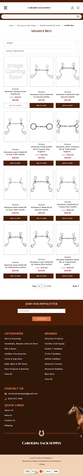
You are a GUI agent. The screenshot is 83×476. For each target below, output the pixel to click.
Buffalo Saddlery (53, 359)
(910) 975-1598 (15, 398)
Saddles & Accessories (15, 354)
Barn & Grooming (13, 338)
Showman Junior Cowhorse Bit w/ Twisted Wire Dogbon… (67, 149)
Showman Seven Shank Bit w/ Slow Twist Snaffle (15, 208)
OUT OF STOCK (15, 105)
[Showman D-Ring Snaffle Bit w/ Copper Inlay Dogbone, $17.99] (41, 126)
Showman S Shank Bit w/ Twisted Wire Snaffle (67, 205)
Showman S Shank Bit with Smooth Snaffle (67, 96)
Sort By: (9, 51)
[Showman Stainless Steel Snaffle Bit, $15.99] (15, 71)
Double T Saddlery (53, 349)
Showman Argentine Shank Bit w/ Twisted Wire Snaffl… (67, 262)
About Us (9, 410)
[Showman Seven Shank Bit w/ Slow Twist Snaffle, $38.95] (15, 184)
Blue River (49, 374)
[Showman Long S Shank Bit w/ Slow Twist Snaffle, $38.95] (15, 126)
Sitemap (42, 464)
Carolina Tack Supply (55, 343)
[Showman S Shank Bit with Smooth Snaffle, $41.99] (67, 71)
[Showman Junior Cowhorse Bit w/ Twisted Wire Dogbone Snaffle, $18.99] (67, 126)
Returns (8, 415)
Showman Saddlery (54, 369)
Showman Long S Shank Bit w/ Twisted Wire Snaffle (41, 263)
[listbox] (45, 51)
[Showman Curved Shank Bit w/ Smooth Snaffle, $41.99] (41, 71)
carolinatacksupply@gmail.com (23, 393)
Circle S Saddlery (53, 354)
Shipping (9, 425)
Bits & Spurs (10, 349)
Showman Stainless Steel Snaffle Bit (15, 93)
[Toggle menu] (6, 8)
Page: (34, 286)
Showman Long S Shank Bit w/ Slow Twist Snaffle (15, 153)
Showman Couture (53, 364)
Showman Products (54, 338)
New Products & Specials (17, 369)
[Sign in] (72, 8)
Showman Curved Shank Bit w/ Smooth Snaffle (41, 96)
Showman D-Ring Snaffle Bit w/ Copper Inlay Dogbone (41, 149)
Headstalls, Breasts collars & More (21, 343)
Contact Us (10, 420)
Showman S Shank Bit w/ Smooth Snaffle (41, 208)
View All (8, 374)
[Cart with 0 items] (77, 8)
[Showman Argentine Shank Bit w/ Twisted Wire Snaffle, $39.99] (67, 239)
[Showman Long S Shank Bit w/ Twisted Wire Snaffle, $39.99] (41, 239)
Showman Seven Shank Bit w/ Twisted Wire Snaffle (15, 266)
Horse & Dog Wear (13, 359)
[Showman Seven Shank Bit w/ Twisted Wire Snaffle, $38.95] (15, 239)
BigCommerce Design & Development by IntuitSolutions (41, 461)
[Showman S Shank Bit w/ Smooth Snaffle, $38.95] (41, 184)
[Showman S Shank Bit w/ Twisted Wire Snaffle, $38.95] (67, 184)
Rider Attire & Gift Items (16, 364)
